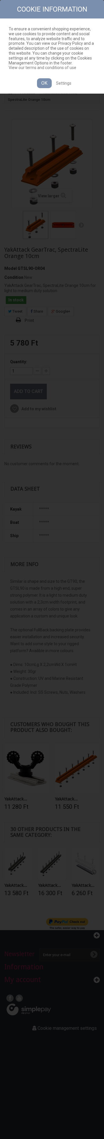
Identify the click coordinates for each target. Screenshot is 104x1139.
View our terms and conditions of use (42, 67)
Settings (63, 83)
